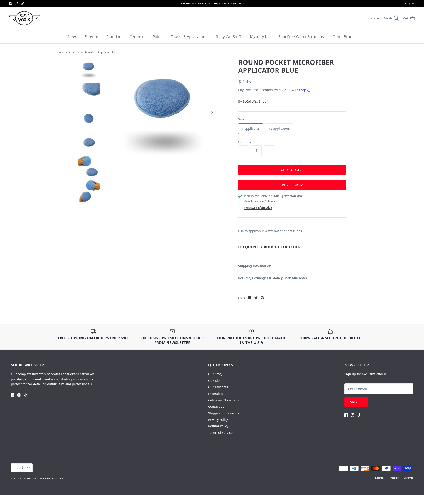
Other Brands (344, 36)
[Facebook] (10, 3)
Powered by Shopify (51, 478)
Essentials (215, 394)
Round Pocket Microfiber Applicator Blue (92, 52)
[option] (162, 112)
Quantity (244, 141)
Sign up (356, 402)
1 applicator (250, 128)
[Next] (212, 112)
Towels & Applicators (188, 36)
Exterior (91, 36)
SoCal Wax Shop (254, 101)
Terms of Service (220, 432)
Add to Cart (292, 170)
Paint (157, 36)
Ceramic (136, 36)
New (72, 36)
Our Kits (214, 381)
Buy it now (292, 185)
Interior (114, 36)
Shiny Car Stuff (228, 36)
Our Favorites (218, 387)
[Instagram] (16, 3)
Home (60, 52)
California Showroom (223, 400)
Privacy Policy (218, 419)
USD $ (406, 3)
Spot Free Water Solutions (301, 36)
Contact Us (216, 406)
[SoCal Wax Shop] (24, 18)
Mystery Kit (260, 36)
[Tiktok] (23, 3)
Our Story (215, 374)
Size (241, 119)
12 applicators (279, 128)
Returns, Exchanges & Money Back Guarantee (273, 278)
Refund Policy (218, 426)
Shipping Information (254, 266)
